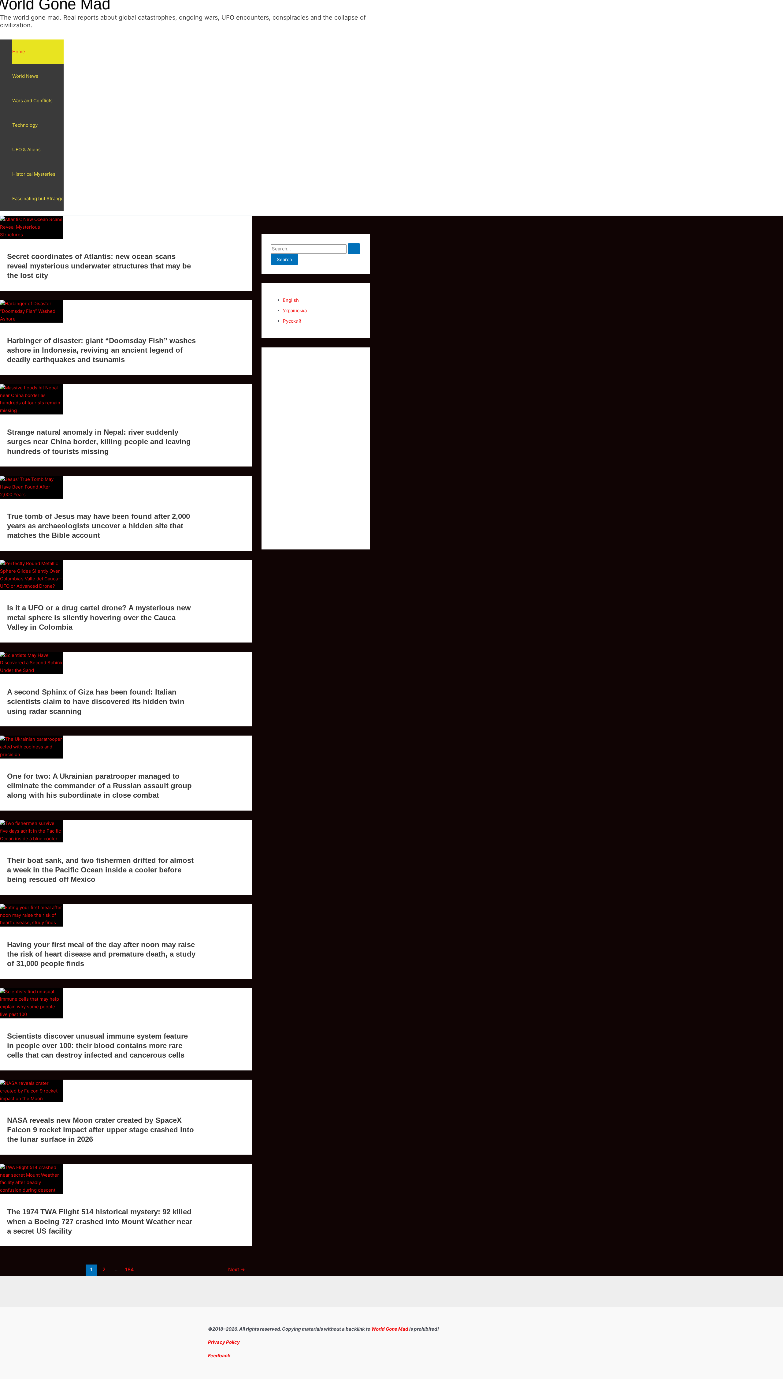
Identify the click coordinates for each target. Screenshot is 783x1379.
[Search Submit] (354, 248)
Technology (25, 125)
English (291, 300)
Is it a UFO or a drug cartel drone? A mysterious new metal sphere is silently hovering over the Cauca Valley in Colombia (99, 617)
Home (18, 51)
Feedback (219, 1355)
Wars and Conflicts (32, 100)
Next (236, 1269)
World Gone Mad (389, 1329)
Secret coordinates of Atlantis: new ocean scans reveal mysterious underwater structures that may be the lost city (99, 265)
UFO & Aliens (26, 149)
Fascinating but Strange (38, 198)
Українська (295, 310)
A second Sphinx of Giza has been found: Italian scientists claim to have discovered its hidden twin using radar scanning (95, 701)
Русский (292, 321)
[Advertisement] (316, 448)
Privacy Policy (224, 1342)
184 (129, 1269)
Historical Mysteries (33, 174)
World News (25, 76)
